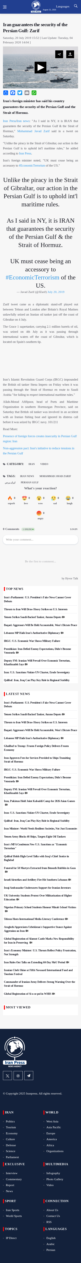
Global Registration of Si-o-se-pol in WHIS (27, 993)
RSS (49, 1222)
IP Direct (11, 1238)
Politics (10, 1121)
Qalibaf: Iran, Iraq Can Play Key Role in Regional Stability (37, 680)
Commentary (14, 1179)
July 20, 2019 (56, 291)
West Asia (52, 1121)
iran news (27, 476)
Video (44, 464)
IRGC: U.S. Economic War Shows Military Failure (32, 641)
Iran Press (9, 121)
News (9, 1191)
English (51, 1238)
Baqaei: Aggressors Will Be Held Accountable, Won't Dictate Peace (40, 625)
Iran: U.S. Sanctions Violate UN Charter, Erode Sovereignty (37, 672)
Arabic (50, 1244)
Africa (50, 1145)
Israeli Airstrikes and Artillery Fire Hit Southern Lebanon (35, 879)
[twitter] (7, 1075)
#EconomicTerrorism (32, 165)
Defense (11, 1145)
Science (10, 1151)
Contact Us (53, 1216)
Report (10, 1185)
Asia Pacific (53, 1127)
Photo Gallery (54, 1179)
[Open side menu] (4, 7)
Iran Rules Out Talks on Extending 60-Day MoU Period (34, 962)
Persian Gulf (30, 482)
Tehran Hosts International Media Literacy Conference (34, 919)
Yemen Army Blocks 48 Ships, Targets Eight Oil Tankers (35, 836)
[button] (40, 67)
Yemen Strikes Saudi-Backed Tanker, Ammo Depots (32, 617)
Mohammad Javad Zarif (33, 131)
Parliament (12, 1157)
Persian (50, 1249)
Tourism (11, 1127)
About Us (52, 1210)
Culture (10, 1139)
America (51, 1139)
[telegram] (28, 1075)
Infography (53, 1173)
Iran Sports (12, 1210)
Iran (32, 464)
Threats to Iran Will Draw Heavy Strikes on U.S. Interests (35, 609)
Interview (11, 1173)
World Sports (14, 1216)
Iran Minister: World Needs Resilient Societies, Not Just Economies (40, 828)
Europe (50, 1133)
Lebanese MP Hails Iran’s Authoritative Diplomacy (32, 633)
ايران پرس (10, 482)
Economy (12, 1133)
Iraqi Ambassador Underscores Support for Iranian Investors (37, 887)
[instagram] (18, 1075)
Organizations (55, 1151)
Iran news (23, 121)
